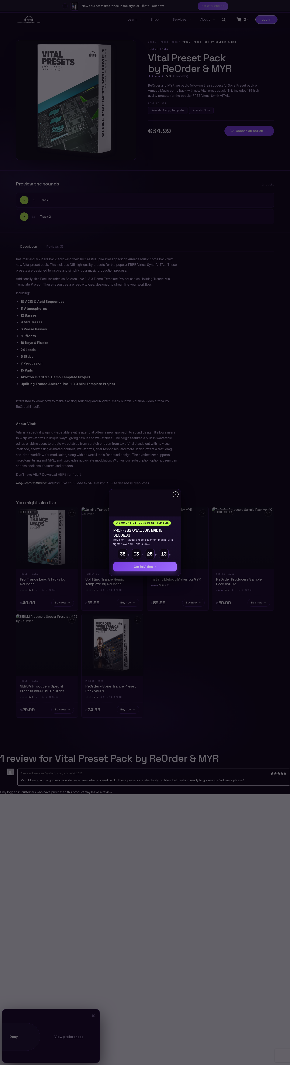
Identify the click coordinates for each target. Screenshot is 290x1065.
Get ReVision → (145, 566)
